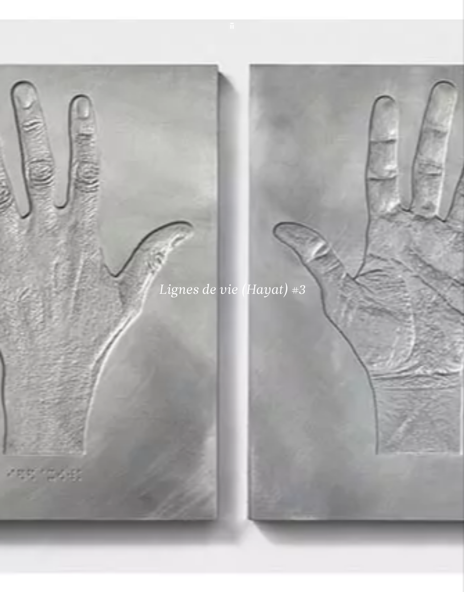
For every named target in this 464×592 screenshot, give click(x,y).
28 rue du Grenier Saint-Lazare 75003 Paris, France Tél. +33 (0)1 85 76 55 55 (58, 524)
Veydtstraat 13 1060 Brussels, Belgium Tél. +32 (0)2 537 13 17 (160, 475)
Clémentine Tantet (131, 580)
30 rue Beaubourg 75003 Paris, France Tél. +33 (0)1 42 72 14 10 (48, 475)
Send (255, 531)
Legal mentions (365, 580)
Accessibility (435, 580)
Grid (187, 580)
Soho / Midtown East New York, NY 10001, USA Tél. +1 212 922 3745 (163, 524)
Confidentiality (401, 580)
